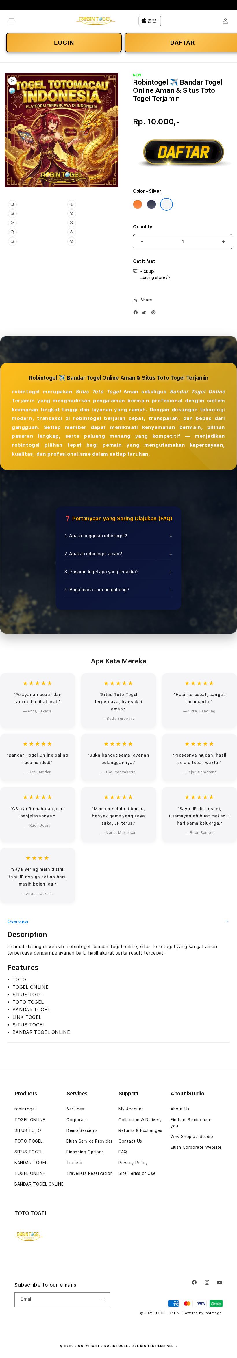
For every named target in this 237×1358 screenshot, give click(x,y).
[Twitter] (145, 314)
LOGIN (64, 42)
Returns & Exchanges (140, 1130)
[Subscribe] (103, 1299)
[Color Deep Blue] (151, 204)
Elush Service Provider (89, 1141)
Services (75, 1109)
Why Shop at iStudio (192, 1136)
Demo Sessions (82, 1130)
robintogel (25, 1109)
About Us (180, 1109)
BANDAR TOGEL (30, 1162)
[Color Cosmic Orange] (137, 204)
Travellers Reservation (89, 1173)
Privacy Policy (133, 1162)
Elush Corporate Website (196, 1147)
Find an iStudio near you (191, 1122)
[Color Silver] (166, 204)
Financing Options (85, 1152)
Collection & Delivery (140, 1119)
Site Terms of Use (136, 1173)
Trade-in (75, 1162)
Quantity (142, 227)
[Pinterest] (155, 314)
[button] (11, 21)
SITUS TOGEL (28, 1152)
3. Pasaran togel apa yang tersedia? (101, 571)
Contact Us (130, 1141)
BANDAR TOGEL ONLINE (39, 1184)
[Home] (96, 21)
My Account (130, 1109)
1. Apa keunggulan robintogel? (95, 535)
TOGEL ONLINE (29, 1119)
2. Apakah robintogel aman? (93, 553)
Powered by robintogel (203, 1313)
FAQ (122, 1152)
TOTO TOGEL (28, 1141)
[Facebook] (137, 314)
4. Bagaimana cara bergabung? (96, 589)
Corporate (77, 1119)
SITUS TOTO (27, 1130)
